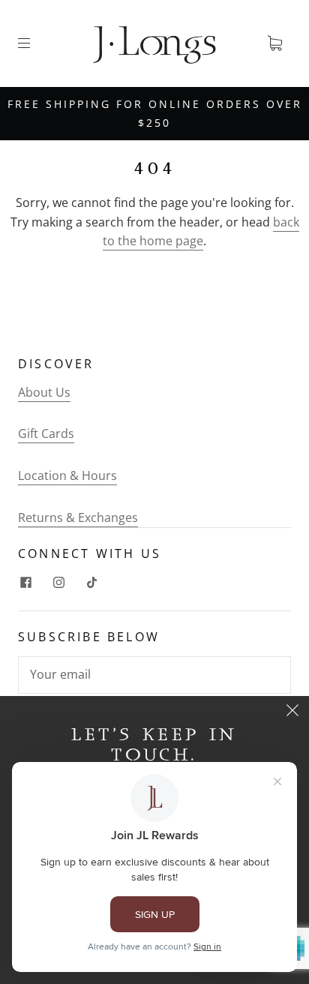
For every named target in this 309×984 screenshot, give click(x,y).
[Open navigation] (34, 43)
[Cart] (274, 43)
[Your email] (154, 675)
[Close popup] (292, 712)
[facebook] (25, 582)
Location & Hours (67, 475)
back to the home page (201, 232)
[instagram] (58, 582)
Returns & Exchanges (78, 517)
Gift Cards (46, 433)
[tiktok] (91, 582)
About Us (44, 392)
